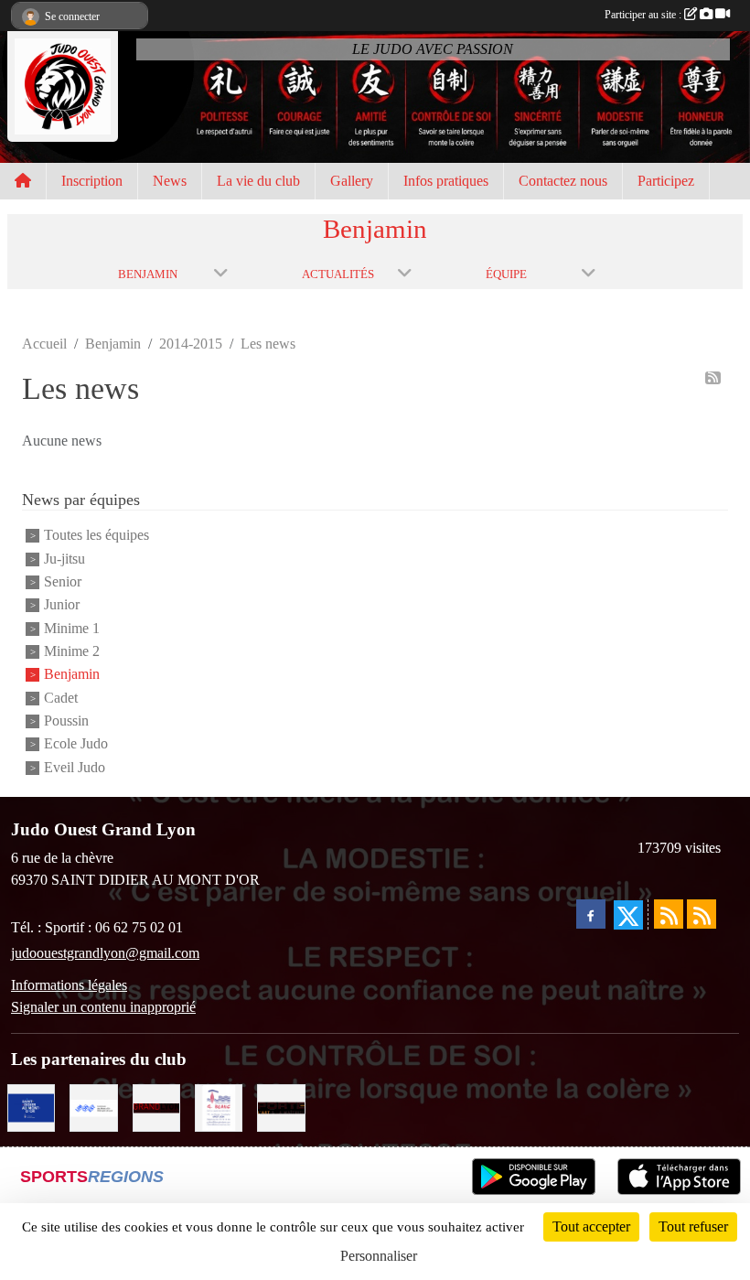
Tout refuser (693, 1226)
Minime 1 (72, 628)
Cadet (61, 697)
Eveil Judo (74, 767)
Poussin (66, 720)
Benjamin (72, 675)
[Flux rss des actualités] (668, 914)
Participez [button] (666, 180)
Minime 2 (72, 651)
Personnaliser (378, 1256)
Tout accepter (591, 1226)
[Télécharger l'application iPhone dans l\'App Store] (679, 1176)
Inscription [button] (92, 180)
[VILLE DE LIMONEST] (93, 1106)
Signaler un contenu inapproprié (103, 1007)
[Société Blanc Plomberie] (218, 1106)
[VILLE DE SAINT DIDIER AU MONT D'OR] (31, 1106)
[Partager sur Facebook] (590, 914)
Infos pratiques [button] (445, 180)
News (170, 180)
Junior (62, 605)
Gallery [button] (351, 180)
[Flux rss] (713, 377)
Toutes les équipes (96, 535)
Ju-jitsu (64, 558)
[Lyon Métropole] (156, 1106)
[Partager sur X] (628, 915)
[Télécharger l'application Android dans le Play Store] (533, 1176)
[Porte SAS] (281, 1106)
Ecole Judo (76, 744)
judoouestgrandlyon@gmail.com (105, 953)
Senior (62, 581)
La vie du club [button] (258, 180)
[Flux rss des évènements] (701, 914)
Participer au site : (644, 14)
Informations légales (69, 985)
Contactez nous (563, 180)
